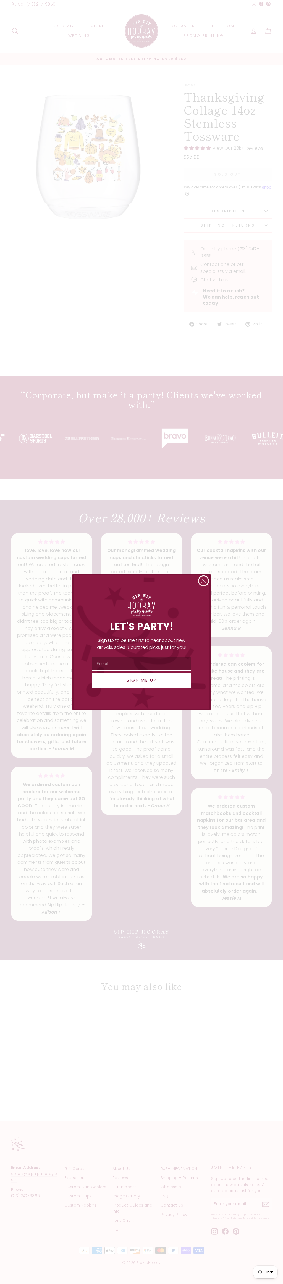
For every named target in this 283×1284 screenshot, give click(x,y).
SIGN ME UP (142, 680)
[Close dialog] (203, 581)
